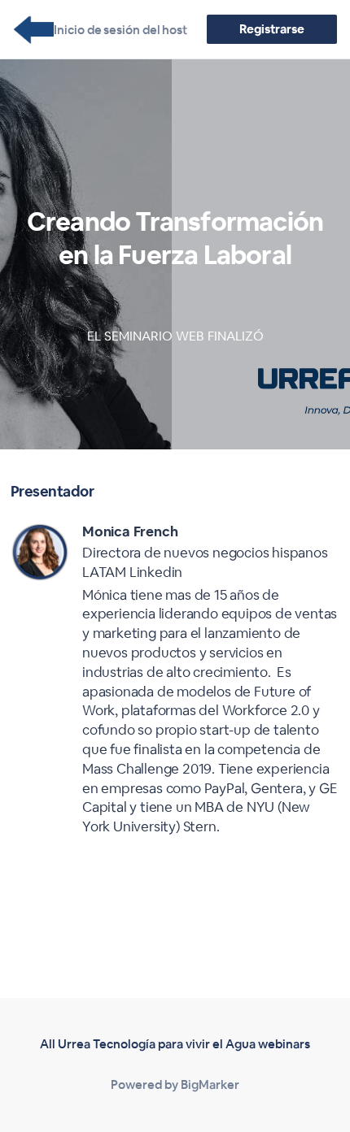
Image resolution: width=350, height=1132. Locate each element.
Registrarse (271, 29)
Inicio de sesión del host (120, 29)
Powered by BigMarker (175, 1084)
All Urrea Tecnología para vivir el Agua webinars (175, 1044)
